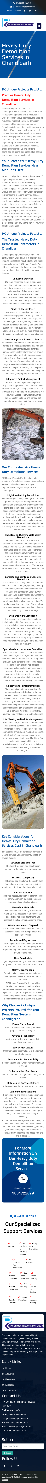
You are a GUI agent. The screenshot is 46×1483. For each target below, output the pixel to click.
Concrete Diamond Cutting (33, 1289)
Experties (9, 1385)
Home (8, 1368)
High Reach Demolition (24, 1275)
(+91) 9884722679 (23, 3)
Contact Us (10, 1390)
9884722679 (23, 1193)
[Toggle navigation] (39, 26)
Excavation (12, 1246)
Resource (10, 1379)
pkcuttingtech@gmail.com (24, 7)
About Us (9, 1374)
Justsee (5, 1480)
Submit (8, 1453)
